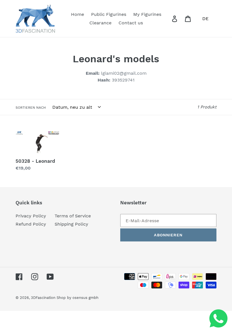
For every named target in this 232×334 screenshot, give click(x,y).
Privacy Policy (31, 216)
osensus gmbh (85, 298)
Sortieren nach (31, 108)
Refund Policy (31, 224)
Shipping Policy (71, 224)
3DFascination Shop (48, 298)
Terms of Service (73, 216)
